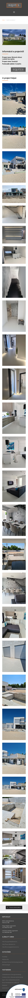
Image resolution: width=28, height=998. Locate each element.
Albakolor (4, 985)
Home (3, 20)
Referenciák (5, 959)
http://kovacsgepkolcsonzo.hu (10, 947)
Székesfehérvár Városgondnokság (11, 974)
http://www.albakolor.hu (8, 944)
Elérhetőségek (6, 965)
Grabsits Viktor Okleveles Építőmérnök (12, 977)
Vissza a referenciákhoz (15, 907)
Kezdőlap (4, 956)
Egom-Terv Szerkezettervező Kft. (11, 980)
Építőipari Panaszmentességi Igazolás (12, 962)
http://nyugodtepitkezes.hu (9, 941)
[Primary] (14, 12)
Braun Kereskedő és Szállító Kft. (10, 982)
